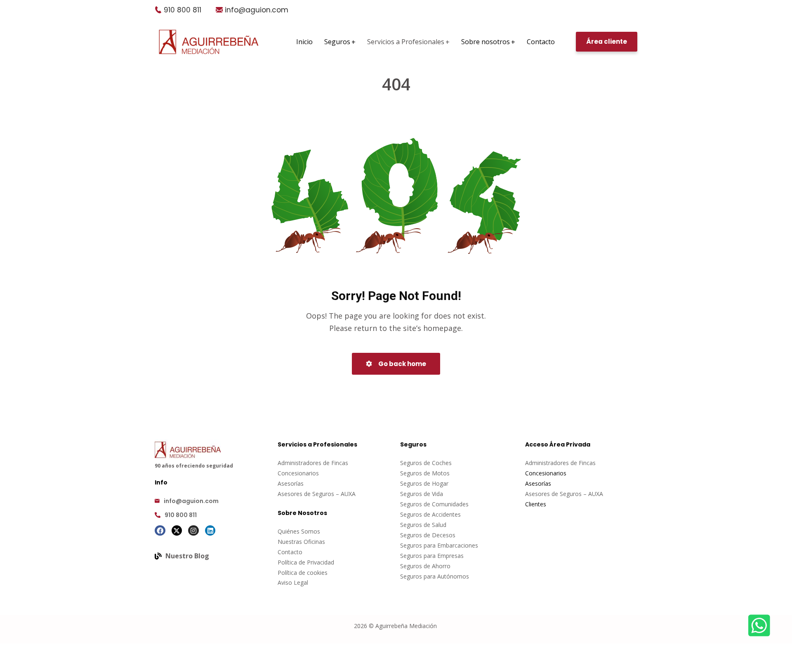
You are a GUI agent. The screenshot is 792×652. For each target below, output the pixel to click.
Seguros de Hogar (424, 483)
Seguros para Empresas (432, 556)
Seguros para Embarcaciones (439, 545)
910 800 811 (182, 10)
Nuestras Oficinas (301, 542)
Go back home (401, 363)
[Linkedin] (210, 530)
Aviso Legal (293, 582)
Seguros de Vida (421, 494)
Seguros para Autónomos (434, 576)
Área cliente (606, 41)
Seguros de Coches (426, 463)
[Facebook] (160, 530)
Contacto (290, 552)
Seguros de (416, 473)
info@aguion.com (256, 10)
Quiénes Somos (299, 531)
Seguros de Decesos (427, 535)
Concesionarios (298, 473)
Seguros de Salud (423, 525)
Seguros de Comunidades (434, 504)
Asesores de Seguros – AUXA (317, 494)
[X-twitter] (177, 530)
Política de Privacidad (306, 562)
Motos (441, 473)
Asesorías (291, 483)
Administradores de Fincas (313, 463)
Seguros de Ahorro (425, 566)
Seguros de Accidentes (430, 514)
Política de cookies (303, 572)
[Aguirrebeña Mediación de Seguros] (209, 41)
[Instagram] (193, 530)
